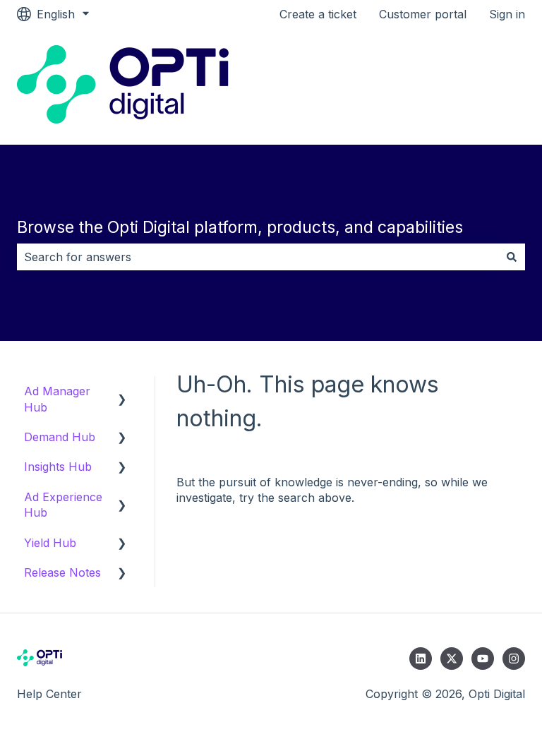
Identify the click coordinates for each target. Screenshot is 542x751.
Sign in (507, 14)
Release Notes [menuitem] (62, 572)
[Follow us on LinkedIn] (420, 658)
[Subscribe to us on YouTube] (482, 658)
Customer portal (422, 14)
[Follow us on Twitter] (451, 658)
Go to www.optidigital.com (442, 86)
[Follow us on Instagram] (513, 658)
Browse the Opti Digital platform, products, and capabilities (240, 227)
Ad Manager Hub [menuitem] (57, 399)
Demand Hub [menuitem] (59, 437)
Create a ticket (317, 14)
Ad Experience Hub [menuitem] (63, 504)
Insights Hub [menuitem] (58, 466)
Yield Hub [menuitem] (50, 543)
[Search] (511, 257)
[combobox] (257, 257)
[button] (122, 392)
